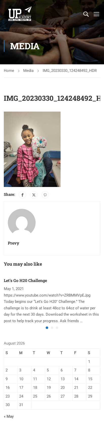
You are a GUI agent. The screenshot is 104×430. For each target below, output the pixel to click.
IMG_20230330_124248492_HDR (70, 70)
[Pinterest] (45, 195)
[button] (47, 327)
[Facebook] (22, 195)
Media (28, 70)
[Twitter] (34, 195)
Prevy (13, 243)
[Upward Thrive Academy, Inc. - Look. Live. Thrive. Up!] (20, 13)
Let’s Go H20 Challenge (25, 280)
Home (9, 70)
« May (9, 416)
